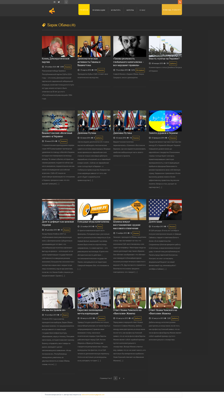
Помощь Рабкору (172, 10)
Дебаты (173, 63)
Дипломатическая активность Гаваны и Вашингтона (88, 62)
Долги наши (155, 221)
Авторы (130, 10)
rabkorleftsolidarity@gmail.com (92, 394)
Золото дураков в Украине (163, 133)
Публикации (99, 10)
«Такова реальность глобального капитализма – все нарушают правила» (128, 62)
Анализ (68, 67)
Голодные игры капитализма (93, 221)
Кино (100, 227)
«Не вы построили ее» (53, 310)
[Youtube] (54, 2)
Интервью (140, 70)
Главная (84, 10)
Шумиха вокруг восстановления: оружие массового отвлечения (126, 225)
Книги (65, 315)
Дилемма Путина (86, 133)
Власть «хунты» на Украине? (164, 58)
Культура (116, 10)
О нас (142, 10)
